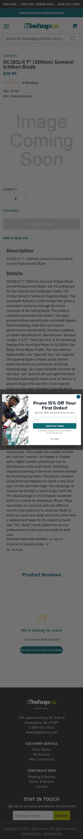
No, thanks (55, 439)
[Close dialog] (78, 396)
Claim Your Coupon (55, 425)
